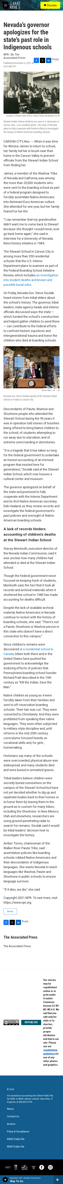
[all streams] (58, 1179)
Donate (52, 5)
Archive (11, 1124)
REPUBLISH (31, 1022)
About (10, 1109)
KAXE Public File (15, 1139)
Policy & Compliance (18, 1131)
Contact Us (13, 1116)
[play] (5, 1179)
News (10, 911)
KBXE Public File (15, 1146)
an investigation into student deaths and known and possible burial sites (31, 280)
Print (55, 59)
